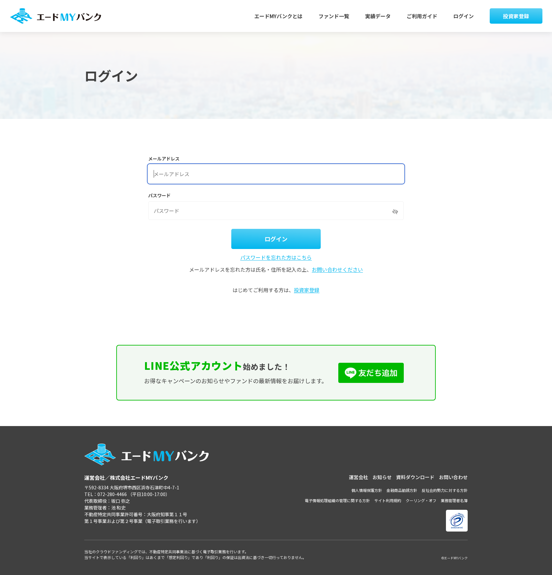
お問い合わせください (337, 269)
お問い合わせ (453, 477)
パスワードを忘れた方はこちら (276, 257)
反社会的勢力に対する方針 (445, 490)
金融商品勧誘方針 (402, 490)
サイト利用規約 (387, 500)
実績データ (378, 16)
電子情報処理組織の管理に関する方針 (337, 500)
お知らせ (382, 477)
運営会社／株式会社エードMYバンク (126, 477)
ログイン (463, 16)
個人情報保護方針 (366, 490)
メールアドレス (164, 158)
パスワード (159, 195)
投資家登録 (516, 16)
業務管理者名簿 (454, 500)
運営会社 (358, 477)
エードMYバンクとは (278, 16)
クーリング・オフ (421, 500)
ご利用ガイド (422, 16)
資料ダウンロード (415, 477)
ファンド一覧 (333, 16)
